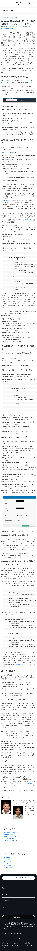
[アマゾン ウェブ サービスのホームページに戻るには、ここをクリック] (18, 3)
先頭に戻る (17, 938)
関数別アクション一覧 (22, 664)
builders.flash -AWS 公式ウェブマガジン (15, 838)
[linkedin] (8, 933)
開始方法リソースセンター (11, 832)
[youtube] (17, 933)
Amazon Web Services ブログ (10, 17)
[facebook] (5, 933)
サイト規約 (14, 943)
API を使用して (7, 200)
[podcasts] (20, 933)
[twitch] (14, 933)
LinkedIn (8, 861)
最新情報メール (10, 865)
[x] (3, 933)
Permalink (4, 28)
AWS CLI (9, 583)
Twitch (8, 863)
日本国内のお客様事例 (10, 840)
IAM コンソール (7, 152)
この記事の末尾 (27, 220)
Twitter (7, 857)
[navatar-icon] (34, 3)
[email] (23, 933)
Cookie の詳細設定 (25, 943)
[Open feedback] (35, 475)
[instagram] (11, 933)
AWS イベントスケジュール (12, 836)
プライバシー (6, 943)
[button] (18, 10)
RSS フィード (9, 867)
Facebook (8, 859)
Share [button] (11, 28)
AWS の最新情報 (8, 834)
